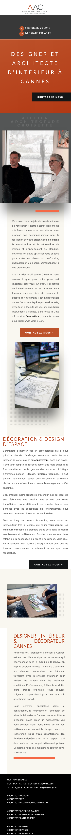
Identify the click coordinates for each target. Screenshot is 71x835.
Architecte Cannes (17, 830)
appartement (41, 460)
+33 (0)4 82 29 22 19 (37, 28)
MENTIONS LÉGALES (17, 779)
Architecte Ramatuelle (20, 833)
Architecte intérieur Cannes (23, 811)
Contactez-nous (50, 97)
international (33, 316)
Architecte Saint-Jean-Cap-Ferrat (26, 814)
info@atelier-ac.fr (38, 33)
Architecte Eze (15, 799)
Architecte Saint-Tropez (21, 818)
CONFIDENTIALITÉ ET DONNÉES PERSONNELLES (30, 783)
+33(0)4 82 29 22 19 (22, 787)
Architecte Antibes (18, 826)
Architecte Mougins (18, 795)
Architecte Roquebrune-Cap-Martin (27, 802)
